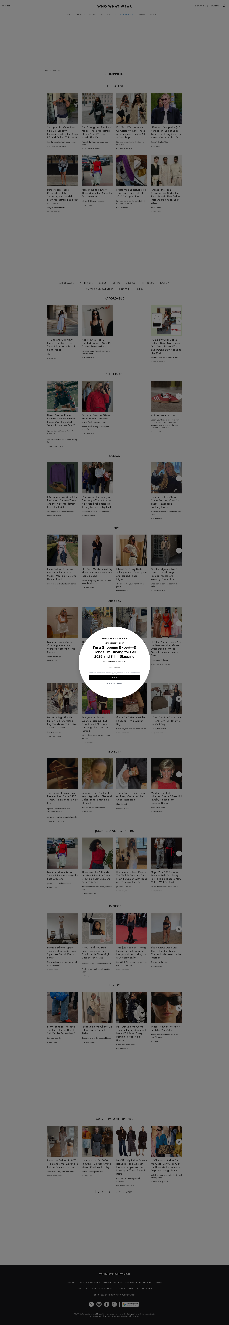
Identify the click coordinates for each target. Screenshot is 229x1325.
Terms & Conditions (118, 672)
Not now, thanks (114, 684)
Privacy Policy (129, 672)
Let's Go (114, 677)
